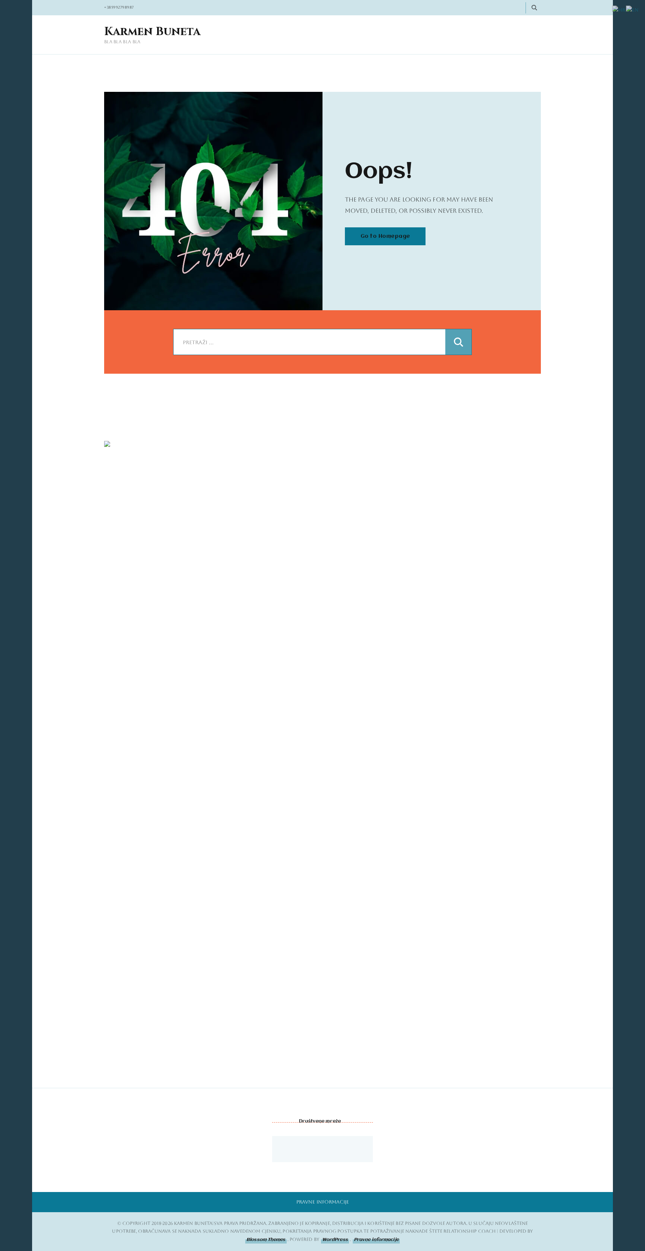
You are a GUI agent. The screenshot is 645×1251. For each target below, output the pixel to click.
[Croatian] (619, 10)
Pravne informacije (322, 1202)
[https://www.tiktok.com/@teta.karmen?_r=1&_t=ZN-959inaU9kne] (322, 1149)
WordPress (335, 1239)
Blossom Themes (265, 1239)
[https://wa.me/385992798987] (359, 1149)
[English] (632, 10)
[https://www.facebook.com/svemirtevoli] (285, 1149)
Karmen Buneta (152, 32)
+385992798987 (119, 7)
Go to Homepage (385, 236)
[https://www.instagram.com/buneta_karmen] (303, 1149)
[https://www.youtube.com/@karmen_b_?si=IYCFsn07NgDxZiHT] (341, 1149)
